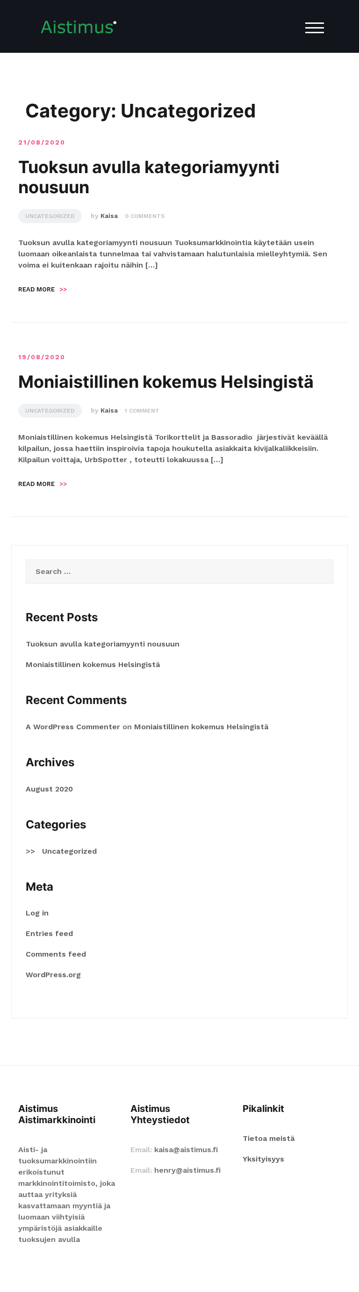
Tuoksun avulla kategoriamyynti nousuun (149, 177)
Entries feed (49, 933)
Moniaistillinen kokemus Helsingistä (166, 381)
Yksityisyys (263, 1158)
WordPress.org (53, 974)
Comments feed (56, 954)
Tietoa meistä (268, 1138)
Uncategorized (50, 216)
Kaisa (109, 215)
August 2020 (49, 788)
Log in (37, 912)
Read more (42, 289)
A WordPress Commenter (73, 726)
